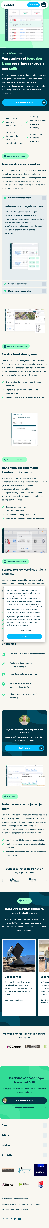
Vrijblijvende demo (24, 102)
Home (4, 53)
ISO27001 (5, 1209)
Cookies (25, 1204)
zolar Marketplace (21, 1199)
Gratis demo (33, 5)
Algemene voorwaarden (11, 1204)
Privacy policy (35, 1204)
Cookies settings (24, 630)
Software (12, 53)
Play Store (24, 1209)
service (19, 815)
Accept (24, 636)
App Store (15, 1209)
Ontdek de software (24, 1108)
